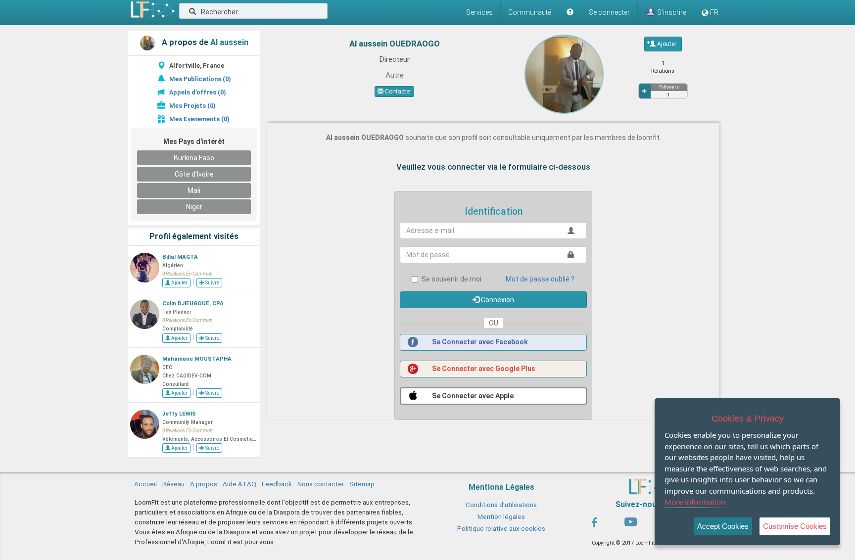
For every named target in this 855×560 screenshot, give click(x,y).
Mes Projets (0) (192, 105)
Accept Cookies (723, 526)
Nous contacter (320, 484)
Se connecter (609, 12)
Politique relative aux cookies (501, 528)
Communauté (529, 12)
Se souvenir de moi (451, 279)
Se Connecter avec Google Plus (482, 369)
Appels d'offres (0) (197, 92)
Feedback (277, 484)
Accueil (145, 484)
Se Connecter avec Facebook (479, 342)
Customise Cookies (795, 526)
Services (479, 12)
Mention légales (501, 516)
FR (714, 12)
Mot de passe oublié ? (540, 279)
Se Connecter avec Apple (472, 396)
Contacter (397, 91)
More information (695, 502)
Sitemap (362, 484)
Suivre (211, 282)
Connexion (496, 300)
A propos (203, 484)
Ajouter (179, 282)
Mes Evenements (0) (199, 119)
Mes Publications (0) (200, 79)
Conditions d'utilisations (501, 505)
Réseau (173, 484)
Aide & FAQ (239, 484)
